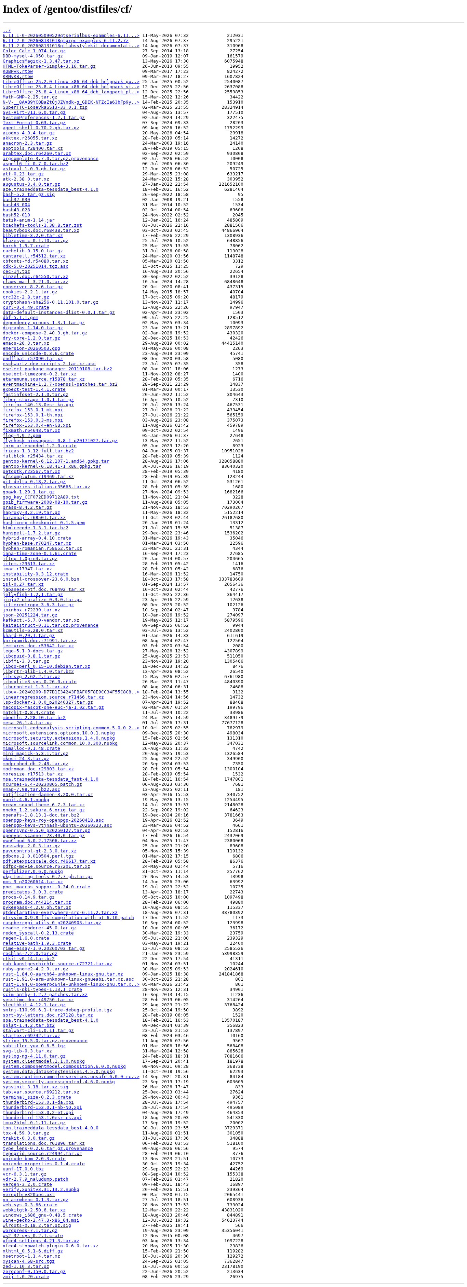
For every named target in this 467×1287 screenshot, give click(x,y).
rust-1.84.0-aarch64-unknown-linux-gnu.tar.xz (63, 974)
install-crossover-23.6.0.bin (41, 579)
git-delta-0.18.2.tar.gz (34, 481)
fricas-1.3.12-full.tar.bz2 (38, 450)
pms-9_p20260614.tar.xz (33, 881)
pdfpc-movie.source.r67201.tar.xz (46, 866)
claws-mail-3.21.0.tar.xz (35, 281)
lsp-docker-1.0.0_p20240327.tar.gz (48, 702)
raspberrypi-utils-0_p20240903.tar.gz (52, 922)
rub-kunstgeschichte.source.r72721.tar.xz (57, 963)
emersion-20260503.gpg (31, 348)
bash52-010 (16, 214)
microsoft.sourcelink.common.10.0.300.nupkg (60, 743)
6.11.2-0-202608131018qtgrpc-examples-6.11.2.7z (66, 40)
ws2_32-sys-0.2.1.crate (33, 1235)
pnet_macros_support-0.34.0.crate (46, 886)
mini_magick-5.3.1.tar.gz (35, 753)
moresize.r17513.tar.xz (33, 774)
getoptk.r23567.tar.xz (31, 471)
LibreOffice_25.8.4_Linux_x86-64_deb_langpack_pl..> (71, 91)
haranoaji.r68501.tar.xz (34, 517)
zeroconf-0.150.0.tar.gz (34, 1271)
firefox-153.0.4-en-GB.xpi (37, 425)
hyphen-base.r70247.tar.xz (37, 543)
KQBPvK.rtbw (18, 71)
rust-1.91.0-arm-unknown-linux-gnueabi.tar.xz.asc (68, 979)
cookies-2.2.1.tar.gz (30, 291)
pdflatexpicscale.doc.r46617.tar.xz (49, 861)
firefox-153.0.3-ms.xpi (33, 420)
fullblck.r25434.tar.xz (33, 456)
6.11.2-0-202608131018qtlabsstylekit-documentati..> (71, 45)
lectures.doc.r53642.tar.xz (38, 645)
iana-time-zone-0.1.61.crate (40, 553)
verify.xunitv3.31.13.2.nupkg (41, 1189)
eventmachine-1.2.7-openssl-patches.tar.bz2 (60, 384)
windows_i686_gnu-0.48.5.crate (42, 1215)
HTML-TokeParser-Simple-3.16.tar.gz (49, 66)
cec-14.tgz (16, 271)
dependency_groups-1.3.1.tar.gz (44, 322)
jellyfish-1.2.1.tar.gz (33, 594)
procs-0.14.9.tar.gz (29, 897)
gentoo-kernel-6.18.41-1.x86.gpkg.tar (52, 466)
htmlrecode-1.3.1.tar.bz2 (35, 527)
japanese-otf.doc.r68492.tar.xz (44, 589)
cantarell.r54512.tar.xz (34, 255)
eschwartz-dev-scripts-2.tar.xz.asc (49, 363)
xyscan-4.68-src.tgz (29, 1261)
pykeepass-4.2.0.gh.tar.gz (37, 907)
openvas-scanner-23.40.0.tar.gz (44, 835)
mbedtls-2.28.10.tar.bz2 (34, 717)
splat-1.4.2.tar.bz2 (29, 1025)
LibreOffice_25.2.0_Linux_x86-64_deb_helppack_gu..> (71, 81)
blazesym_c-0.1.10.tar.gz (35, 240)
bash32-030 (16, 199)
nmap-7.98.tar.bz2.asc (31, 789)
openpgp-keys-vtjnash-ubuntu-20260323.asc (57, 825)
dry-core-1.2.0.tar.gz (31, 338)
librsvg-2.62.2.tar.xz (31, 676)
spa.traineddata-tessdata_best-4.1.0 (50, 1020)
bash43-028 (16, 209)
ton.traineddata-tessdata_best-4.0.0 (50, 1127)
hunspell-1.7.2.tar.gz (31, 532)
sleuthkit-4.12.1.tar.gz (34, 1004)
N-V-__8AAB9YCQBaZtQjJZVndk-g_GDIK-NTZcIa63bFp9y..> (71, 102)
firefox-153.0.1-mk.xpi (33, 409)
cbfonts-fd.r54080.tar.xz (35, 261)
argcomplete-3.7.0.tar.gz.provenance (50, 158)
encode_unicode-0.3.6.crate (38, 353)
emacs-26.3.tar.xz (26, 343)
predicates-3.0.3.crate (33, 891)
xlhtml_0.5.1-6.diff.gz (33, 1250)
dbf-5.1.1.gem (20, 317)
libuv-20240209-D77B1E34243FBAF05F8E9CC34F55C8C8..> (71, 691)
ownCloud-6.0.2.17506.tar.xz (40, 840)
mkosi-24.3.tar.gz (26, 758)
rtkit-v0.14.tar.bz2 (29, 958)
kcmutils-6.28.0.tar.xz (33, 630)
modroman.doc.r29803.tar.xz (38, 768)
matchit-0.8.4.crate (29, 712)
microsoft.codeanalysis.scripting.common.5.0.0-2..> (71, 727)
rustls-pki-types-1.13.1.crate (42, 989)
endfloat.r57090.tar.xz (33, 358)
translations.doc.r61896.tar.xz (44, 1143)
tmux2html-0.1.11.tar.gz (34, 1122)
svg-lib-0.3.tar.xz (27, 1050)
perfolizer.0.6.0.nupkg (33, 871)
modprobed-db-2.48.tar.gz (35, 763)
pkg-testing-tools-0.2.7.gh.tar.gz (48, 876)
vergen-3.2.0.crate (27, 1184)
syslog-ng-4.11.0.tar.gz (34, 1056)
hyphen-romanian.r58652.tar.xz (42, 548)
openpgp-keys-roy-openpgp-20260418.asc (53, 820)
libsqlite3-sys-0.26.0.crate (40, 681)
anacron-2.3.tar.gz (27, 143)
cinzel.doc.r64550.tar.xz (35, 276)
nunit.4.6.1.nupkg (26, 799)
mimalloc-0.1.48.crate (31, 748)
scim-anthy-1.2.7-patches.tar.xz (45, 994)
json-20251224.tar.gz (30, 615)
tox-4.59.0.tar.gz (26, 1133)
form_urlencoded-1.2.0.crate (40, 445)
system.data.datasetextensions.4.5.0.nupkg (59, 1071)
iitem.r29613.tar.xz (29, 563)
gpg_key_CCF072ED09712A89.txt (41, 497)
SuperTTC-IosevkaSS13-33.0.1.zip (45, 107)
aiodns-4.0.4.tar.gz (29, 132)
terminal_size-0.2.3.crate (37, 1097)
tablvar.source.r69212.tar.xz (41, 1091)
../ (7, 30)
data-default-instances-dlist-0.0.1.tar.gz (59, 312)
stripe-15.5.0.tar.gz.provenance (45, 1040)
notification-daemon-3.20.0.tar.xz (48, 794)
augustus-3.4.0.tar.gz (31, 184)
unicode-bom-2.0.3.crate (34, 1158)
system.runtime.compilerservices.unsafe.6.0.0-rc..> (71, 1076)
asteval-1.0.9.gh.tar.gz (34, 168)
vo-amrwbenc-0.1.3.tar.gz (35, 1199)
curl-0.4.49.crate (26, 307)
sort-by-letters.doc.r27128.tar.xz (48, 1015)
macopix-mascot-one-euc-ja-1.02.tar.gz (53, 707)
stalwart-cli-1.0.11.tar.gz (38, 1030)
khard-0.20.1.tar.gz (29, 635)
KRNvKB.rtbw (18, 76)
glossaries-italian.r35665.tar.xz (46, 486)
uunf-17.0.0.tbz (23, 1168)
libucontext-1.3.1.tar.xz (35, 686)
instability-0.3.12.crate (35, 573)
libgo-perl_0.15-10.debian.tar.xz (46, 666)
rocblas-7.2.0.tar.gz (30, 953)
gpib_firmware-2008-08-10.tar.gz (45, 502)
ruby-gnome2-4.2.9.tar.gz (35, 968)
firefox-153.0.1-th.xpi (33, 414)
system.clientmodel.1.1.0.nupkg (44, 1061)
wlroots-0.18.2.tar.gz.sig (37, 1225)
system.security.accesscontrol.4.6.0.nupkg (59, 1081)
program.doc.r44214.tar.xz (37, 902)
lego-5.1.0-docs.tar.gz (33, 650)
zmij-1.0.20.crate (26, 1276)
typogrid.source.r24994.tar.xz (42, 1153)
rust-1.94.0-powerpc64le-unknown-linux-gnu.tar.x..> (71, 984)
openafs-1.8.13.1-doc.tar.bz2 (41, 815)
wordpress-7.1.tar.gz (30, 1230)
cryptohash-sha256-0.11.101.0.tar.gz (50, 302)
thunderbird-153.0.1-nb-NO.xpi (42, 1107)
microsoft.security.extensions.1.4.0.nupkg (59, 738)
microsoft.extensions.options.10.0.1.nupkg (59, 732)
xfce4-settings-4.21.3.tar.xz (41, 1240)
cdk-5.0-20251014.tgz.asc (35, 266)
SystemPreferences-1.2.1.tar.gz (44, 117)
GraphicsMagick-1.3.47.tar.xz (41, 61)
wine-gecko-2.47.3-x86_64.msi (41, 1220)
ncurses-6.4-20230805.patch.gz (42, 784)
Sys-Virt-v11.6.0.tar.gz (34, 112)
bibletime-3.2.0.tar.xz (33, 235)
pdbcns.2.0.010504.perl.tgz (38, 856)
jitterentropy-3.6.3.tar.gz (38, 604)
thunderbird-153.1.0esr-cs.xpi (42, 1117)
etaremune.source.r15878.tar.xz (44, 379)
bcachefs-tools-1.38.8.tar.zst (42, 225)
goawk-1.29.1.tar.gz (29, 491)
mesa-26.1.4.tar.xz (27, 722)
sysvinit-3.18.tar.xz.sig (35, 1086)
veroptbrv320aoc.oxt (29, 1194)
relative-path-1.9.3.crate (37, 943)
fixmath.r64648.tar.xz (31, 430)
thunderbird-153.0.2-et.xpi (38, 1112)
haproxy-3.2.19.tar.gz (31, 512)
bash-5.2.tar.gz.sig (29, 194)
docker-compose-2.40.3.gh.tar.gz (45, 332)
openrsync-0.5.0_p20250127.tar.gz (46, 830)
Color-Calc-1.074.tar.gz (34, 50)
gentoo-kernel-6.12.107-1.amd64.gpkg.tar (56, 461)
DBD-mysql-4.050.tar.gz (33, 55)
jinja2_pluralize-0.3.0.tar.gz (42, 599)
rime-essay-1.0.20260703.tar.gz (44, 948)
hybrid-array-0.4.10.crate (37, 538)
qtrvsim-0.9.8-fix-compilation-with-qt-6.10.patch (68, 917)
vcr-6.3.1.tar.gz (24, 1174)
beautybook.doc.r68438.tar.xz (41, 230)
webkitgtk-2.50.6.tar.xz (34, 1209)
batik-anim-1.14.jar (29, 220)
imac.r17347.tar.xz (27, 568)
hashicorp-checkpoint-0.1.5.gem (44, 522)
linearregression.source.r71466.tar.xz (53, 697)
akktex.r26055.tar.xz (30, 138)
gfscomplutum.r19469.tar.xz (38, 476)
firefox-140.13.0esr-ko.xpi (38, 404)
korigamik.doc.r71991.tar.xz (40, 640)
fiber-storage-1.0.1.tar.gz (38, 399)
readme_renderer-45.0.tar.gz (40, 927)
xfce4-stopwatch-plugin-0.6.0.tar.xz (50, 1245)
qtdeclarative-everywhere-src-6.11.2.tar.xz (60, 912)
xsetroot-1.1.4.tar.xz (31, 1256)
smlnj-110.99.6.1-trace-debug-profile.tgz (57, 1009)
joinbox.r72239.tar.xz (31, 609)
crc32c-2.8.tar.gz (26, 297)
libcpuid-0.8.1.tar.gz (31, 656)
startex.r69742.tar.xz (31, 1035)
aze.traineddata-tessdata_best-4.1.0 (50, 189)
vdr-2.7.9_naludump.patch (35, 1179)
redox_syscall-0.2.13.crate (38, 933)
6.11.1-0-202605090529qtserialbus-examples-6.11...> (71, 35)
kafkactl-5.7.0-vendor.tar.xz (41, 620)
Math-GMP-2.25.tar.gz (30, 96)
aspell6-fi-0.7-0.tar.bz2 (35, 163)
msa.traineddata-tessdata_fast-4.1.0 (50, 779)
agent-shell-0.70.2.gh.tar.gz (41, 127)
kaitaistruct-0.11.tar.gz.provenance (50, 625)
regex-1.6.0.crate (26, 938)
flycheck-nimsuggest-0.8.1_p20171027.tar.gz (60, 440)
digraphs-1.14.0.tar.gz (33, 327)
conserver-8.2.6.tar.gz (33, 286)
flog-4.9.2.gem (22, 435)
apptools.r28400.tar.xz (33, 148)
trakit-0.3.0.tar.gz (29, 1138)
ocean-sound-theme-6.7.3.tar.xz (44, 804)
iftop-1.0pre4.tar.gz (30, 558)
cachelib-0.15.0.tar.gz (33, 250)
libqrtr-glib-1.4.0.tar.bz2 (38, 671)
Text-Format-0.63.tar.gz (34, 122)
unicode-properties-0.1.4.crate (44, 1163)
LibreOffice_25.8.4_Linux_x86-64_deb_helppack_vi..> (71, 86)
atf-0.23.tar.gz (23, 173)
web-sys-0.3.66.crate (30, 1204)
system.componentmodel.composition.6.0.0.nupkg (64, 1066)
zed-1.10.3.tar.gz (26, 1266)
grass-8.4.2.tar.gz (27, 507)
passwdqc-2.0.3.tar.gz (31, 845)
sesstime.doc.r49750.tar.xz (38, 999)
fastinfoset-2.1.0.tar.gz (35, 394)
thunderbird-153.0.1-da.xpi (38, 1102)
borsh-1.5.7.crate (26, 245)
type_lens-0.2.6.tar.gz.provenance (48, 1148)
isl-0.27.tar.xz (23, 584)
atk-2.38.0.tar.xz (26, 179)
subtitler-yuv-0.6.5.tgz (34, 1045)
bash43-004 (16, 204)
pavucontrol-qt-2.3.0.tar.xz (40, 850)
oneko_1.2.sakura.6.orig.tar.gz (44, 809)
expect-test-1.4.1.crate (34, 389)
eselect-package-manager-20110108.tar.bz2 (57, 368)
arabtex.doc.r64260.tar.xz (37, 153)
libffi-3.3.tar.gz (26, 661)
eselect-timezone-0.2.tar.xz (40, 373)
